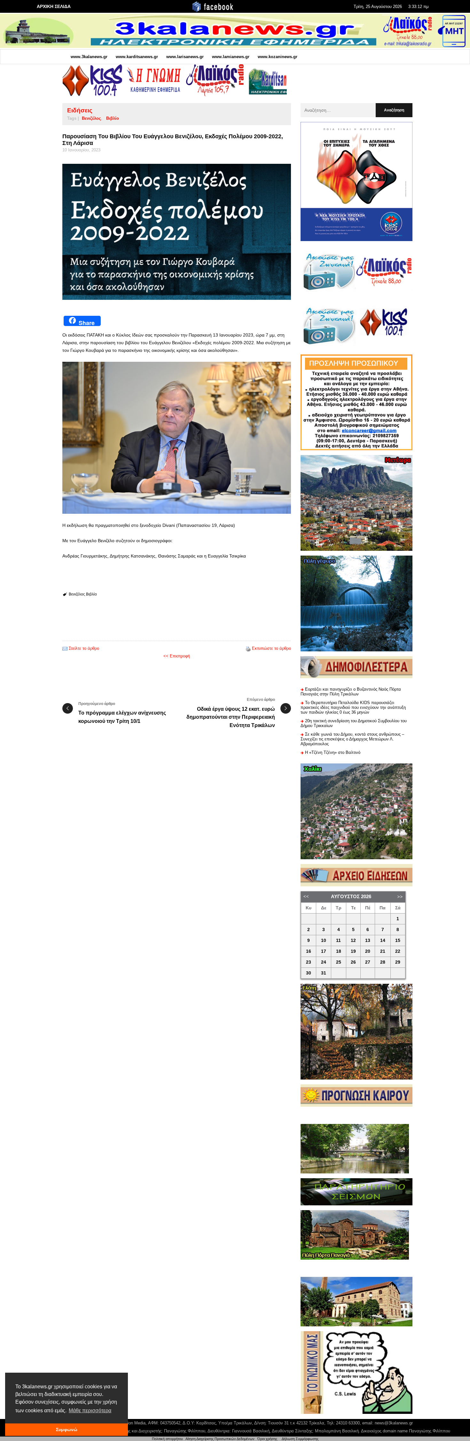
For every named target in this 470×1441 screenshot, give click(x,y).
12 (353, 940)
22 (397, 951)
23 (308, 962)
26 (353, 962)
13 (367, 940)
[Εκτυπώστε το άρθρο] (248, 648)
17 (323, 951)
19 (353, 951)
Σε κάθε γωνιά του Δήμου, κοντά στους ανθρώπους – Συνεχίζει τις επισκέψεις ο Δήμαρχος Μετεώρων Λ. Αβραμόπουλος (352, 739)
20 (367, 951)
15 (397, 940)
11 (338, 940)
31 (323, 973)
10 (323, 940)
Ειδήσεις (79, 110)
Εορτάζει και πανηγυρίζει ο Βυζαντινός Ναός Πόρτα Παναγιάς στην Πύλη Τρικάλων (351, 691)
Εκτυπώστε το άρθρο (271, 648)
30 (308, 973)
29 (397, 962)
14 (382, 940)
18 (338, 951)
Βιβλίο (112, 118)
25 (338, 962)
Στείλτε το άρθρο (84, 648)
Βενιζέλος (91, 118)
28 (382, 962)
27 (367, 962)
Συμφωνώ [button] (66, 1429)
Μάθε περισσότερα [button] (90, 1410)
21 (382, 951)
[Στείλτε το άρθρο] (64, 648)
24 (323, 962)
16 (308, 951)
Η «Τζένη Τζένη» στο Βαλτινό (332, 752)
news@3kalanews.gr (394, 1423)
